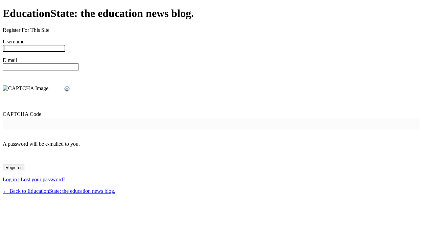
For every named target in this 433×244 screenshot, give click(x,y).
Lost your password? (43, 179)
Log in (10, 179)
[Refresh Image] (67, 89)
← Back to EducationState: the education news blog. (59, 191)
